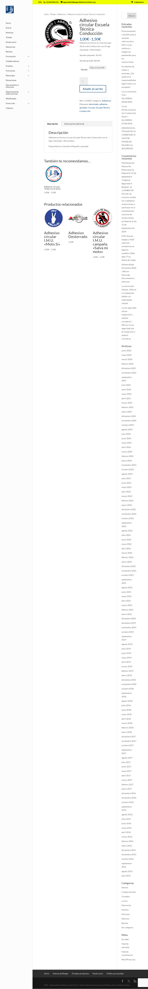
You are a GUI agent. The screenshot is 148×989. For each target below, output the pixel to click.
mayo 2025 (127, 394)
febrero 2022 (127, 557)
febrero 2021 (127, 609)
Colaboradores (12, 61)
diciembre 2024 (129, 416)
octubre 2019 (128, 632)
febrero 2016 (127, 841)
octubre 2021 (128, 575)
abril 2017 (126, 775)
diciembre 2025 (129, 368)
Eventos (9, 66)
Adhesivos (61, 14)
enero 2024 (127, 460)
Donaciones (11, 80)
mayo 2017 (127, 771)
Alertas (125, 887)
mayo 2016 (127, 828)
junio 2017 (126, 766)
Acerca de (10, 103)
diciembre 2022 (129, 509)
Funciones (10, 71)
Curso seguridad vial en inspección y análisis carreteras (128, 332)
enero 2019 (127, 675)
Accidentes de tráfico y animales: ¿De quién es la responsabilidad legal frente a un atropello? (129, 76)
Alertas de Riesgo (60, 973)
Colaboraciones (129, 892)
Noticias (9, 33)
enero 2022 (127, 562)
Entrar (9, 28)
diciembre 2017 (129, 736)
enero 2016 (127, 845)
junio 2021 (126, 592)
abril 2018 (126, 719)
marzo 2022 (127, 553)
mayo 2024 (127, 442)
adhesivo (103, 104)
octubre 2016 (128, 802)
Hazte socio (11, 42)
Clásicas (9, 108)
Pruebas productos (80, 973)
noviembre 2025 (129, 372)
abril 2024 (126, 447)
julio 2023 (126, 478)
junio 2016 (126, 823)
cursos (124, 901)
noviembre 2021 (129, 570)
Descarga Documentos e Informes (128, 278)
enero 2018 (127, 732)
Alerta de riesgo (129, 260)
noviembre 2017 (129, 741)
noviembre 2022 (129, 514)
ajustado (83, 107)
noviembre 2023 (129, 465)
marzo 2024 (127, 451)
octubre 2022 (128, 518)
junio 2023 (126, 483)
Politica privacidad (115, 973)
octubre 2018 (128, 688)
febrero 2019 (127, 671)
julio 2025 (126, 385)
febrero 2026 (127, 364)
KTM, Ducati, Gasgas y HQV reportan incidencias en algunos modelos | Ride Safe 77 (128, 246)
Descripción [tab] (52, 124)
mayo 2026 (127, 355)
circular (91, 107)
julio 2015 (126, 875)
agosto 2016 (127, 814)
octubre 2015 (128, 859)
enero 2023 (127, 505)
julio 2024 (126, 434)
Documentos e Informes (12, 86)
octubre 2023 (128, 469)
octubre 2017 (128, 745)
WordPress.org (128, 959)
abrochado (94, 104)
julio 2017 (126, 762)
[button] (70, 22)
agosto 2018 (127, 701)
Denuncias (10, 47)
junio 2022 (126, 539)
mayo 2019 (127, 657)
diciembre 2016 (129, 793)
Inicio (8, 23)
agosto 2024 (127, 429)
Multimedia (11, 99)
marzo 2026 (127, 359)
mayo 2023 (127, 487)
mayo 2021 (127, 596)
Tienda (9, 37)
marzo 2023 (127, 496)
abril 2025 (126, 398)
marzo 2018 (127, 723)
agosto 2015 (127, 871)
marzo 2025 (127, 402)
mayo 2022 (127, 544)
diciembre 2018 (129, 680)
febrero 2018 (127, 727)
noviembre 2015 (129, 854)
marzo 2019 (127, 666)
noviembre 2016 (129, 797)
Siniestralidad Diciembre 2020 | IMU (129, 268)
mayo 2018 (127, 714)
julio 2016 (126, 819)
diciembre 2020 (129, 618)
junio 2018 (126, 710)
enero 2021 (127, 614)
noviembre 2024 (129, 420)
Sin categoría (127, 927)
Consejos (126, 896)
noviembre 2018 (129, 684)
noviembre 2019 (129, 627)
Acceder (125, 939)
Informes (126, 914)
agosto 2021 (127, 587)
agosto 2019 (127, 644)
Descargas (10, 75)
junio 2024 (126, 438)
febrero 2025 (127, 407)
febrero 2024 (127, 456)
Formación (11, 56)
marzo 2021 (127, 605)
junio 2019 (126, 653)
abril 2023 (126, 491)
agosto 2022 (127, 530)
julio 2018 (126, 705)
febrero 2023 (127, 500)
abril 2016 (126, 832)
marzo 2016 (127, 836)
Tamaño (84, 69)
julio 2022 (126, 535)
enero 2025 (127, 411)
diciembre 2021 (129, 566)
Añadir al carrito (93, 88)
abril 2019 (126, 662)
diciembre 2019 (129, 623)
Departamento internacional (12, 93)
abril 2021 (126, 600)
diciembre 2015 (129, 850)
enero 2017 (127, 789)
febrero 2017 (127, 784)
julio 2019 (126, 648)
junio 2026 (126, 350)
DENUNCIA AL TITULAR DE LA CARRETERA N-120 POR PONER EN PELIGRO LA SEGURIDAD (129, 138)
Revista (9, 52)
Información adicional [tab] (74, 124)
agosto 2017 (127, 758)
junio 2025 (126, 389)
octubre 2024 (128, 425)
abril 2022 (126, 548)
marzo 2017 (127, 780)
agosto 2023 (127, 474)
